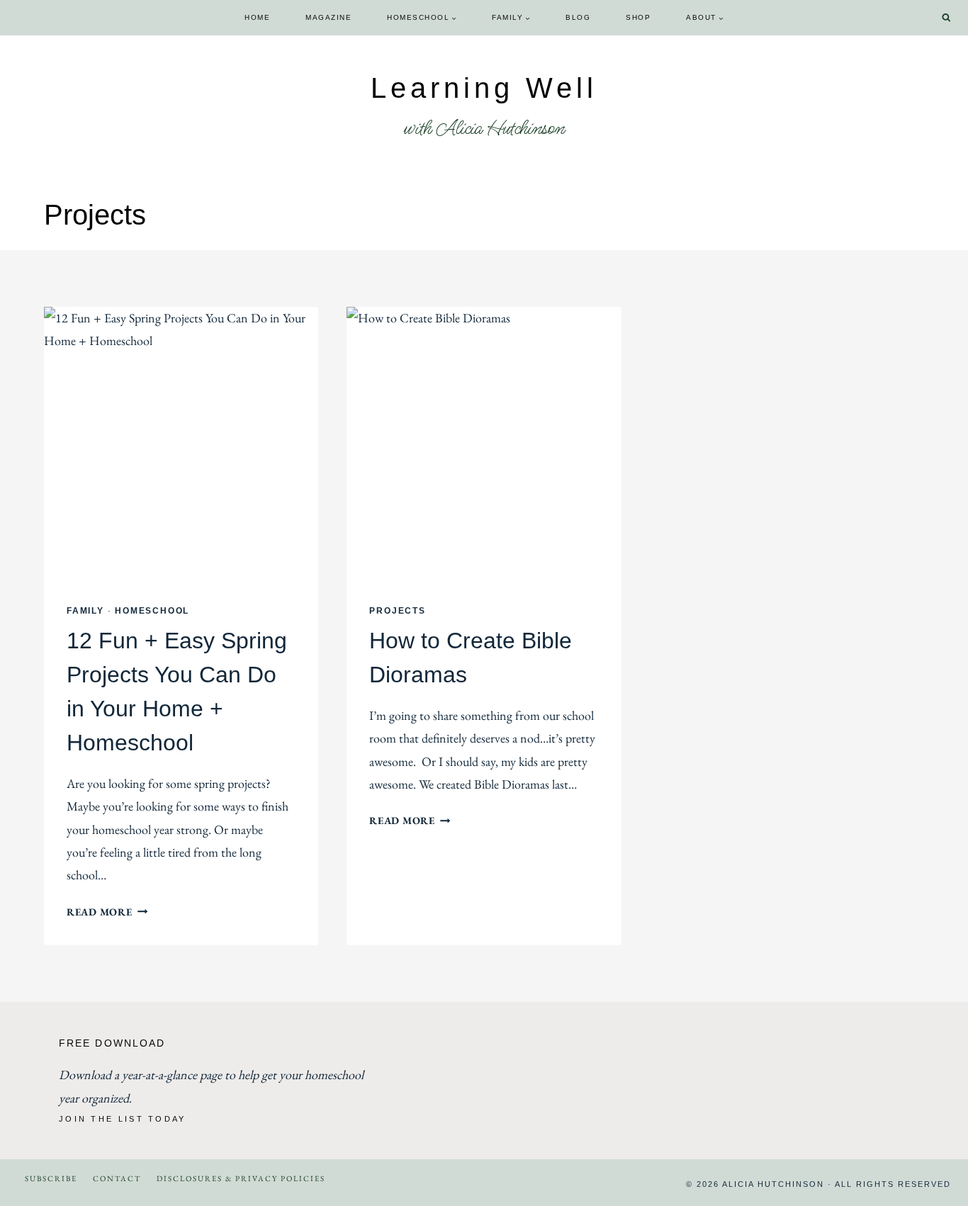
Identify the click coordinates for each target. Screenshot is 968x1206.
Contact (117, 1178)
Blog (577, 17)
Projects (397, 611)
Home (257, 17)
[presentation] (181, 444)
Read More (107, 911)
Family (85, 611)
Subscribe (51, 1178)
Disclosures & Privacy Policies (241, 1178)
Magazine (328, 17)
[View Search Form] (946, 18)
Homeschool (152, 611)
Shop (638, 17)
